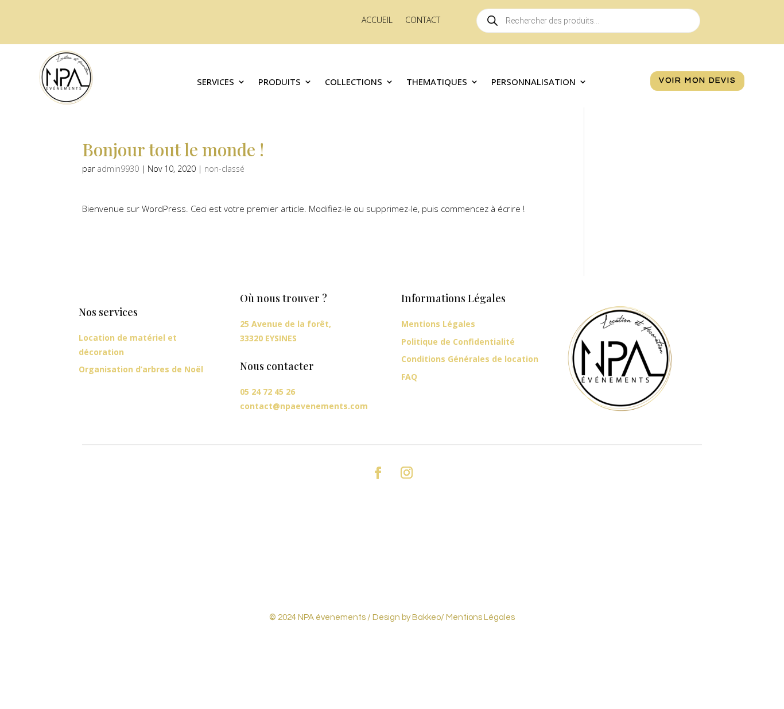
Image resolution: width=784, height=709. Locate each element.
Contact (422, 20)
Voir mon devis (697, 80)
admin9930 (118, 168)
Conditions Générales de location (469, 358)
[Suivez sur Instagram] (406, 473)
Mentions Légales (438, 323)
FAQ (409, 376)
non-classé (224, 168)
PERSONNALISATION (533, 82)
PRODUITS (279, 82)
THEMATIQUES (436, 82)
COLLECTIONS (353, 82)
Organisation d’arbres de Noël (141, 369)
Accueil (377, 20)
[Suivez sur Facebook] (378, 473)
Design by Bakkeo (406, 617)
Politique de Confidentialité (458, 341)
